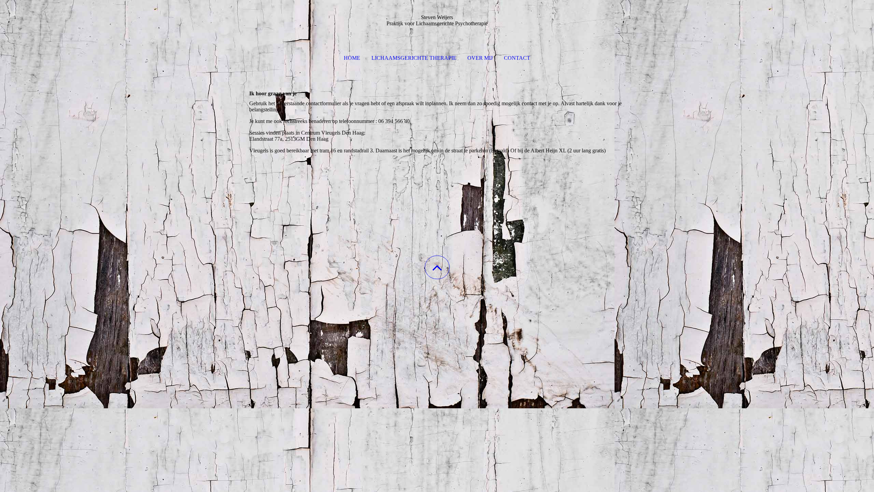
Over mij (480, 58)
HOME (352, 58)
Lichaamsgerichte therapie (413, 58)
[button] (437, 267)
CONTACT (517, 58)
